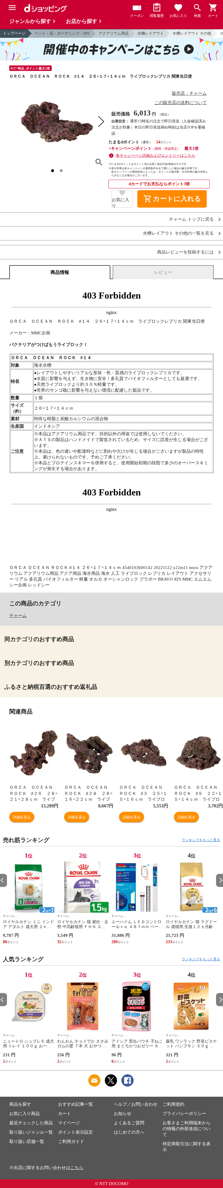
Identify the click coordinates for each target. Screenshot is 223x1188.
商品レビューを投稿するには (185, 252)
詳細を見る (21, 817)
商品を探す (20, 1104)
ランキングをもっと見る (201, 840)
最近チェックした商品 (31, 1123)
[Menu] (12, 7)
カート (64, 1113)
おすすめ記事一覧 (75, 1104)
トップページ (14, 33)
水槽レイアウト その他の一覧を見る (178, 233)
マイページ (69, 1123)
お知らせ (122, 1113)
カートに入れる (172, 199)
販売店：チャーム (189, 93)
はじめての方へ (129, 1132)
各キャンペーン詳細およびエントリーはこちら (155, 155)
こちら (76, 1167)
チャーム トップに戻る (191, 219)
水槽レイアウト (150, 33)
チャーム (18, 615)
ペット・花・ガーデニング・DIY (62, 33)
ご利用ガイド (71, 1141)
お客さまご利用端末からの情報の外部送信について (187, 1129)
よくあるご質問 (129, 1123)
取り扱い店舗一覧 (26, 1141)
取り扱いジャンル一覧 (31, 1132)
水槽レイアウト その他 (191, 33)
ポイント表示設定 (75, 1132)
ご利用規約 (173, 1104)
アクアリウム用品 (113, 33)
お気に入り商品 (24, 1113)
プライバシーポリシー (184, 1113)
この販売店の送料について (180, 102)
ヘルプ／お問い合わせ (135, 1104)
